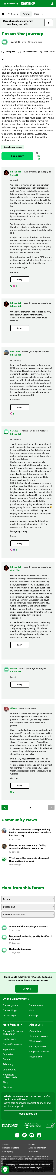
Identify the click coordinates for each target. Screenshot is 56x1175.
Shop (5, 1082)
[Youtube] (31, 1134)
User (52, 3)
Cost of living (9, 1039)
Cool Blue (15, 352)
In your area (9, 1049)
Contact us (35, 1031)
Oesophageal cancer (12, 147)
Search (14, 14)
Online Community (15, 998)
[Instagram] (39, 1134)
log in (38, 157)
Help (31, 1011)
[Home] (28, 3)
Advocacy (8, 1064)
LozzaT (13, 669)
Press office (35, 1057)
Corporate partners (39, 1052)
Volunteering (9, 1070)
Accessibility (34, 1152)
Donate (27, 989)
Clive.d (14, 708)
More (9, 3)
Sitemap (33, 1016)
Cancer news (36, 1005)
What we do (35, 1042)
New (49, 22)
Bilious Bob (16, 172)
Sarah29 (15, 42)
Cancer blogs (10, 1011)
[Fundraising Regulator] (32, 1125)
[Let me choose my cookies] (5, 1170)
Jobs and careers (38, 1036)
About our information (37, 1148)
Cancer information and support (13, 1032)
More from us (11, 1024)
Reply (19, 279)
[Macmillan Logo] (10, 1125)
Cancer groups (10, 1005)
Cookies (32, 1144)
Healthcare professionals (10, 1076)
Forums (26, 14)
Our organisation (38, 1047)
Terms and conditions (10, 1148)
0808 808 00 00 (28, 1114)
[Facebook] (17, 1134)
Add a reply (17, 156)
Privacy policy (7, 1152)
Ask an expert (10, 1016)
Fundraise (8, 1054)
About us (7, 1088)
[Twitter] (24, 1134)
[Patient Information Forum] (50, 1125)
